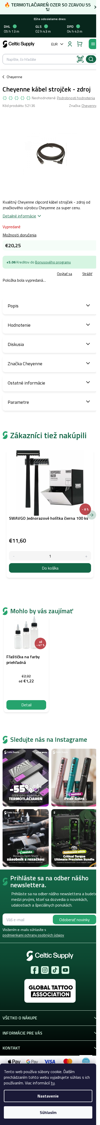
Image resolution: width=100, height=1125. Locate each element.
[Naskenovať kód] (80, 59)
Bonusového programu (53, 262)
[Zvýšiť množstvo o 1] (86, 556)
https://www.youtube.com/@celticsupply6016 (65, 970)
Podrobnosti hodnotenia (76, 97)
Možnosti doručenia (19, 235)
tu (53, 1083)
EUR (54, 44)
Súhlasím (48, 1112)
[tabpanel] (26, 664)
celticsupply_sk (45, 970)
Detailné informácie (19, 216)
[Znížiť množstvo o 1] (13, 556)
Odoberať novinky (74, 920)
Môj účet (70, 44)
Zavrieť (38, 274)
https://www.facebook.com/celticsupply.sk (34, 970)
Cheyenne (89, 105)
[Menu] (93, 44)
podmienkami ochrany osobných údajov (33, 935)
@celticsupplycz (55, 970)
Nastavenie (48, 1096)
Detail (26, 705)
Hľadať (91, 59)
